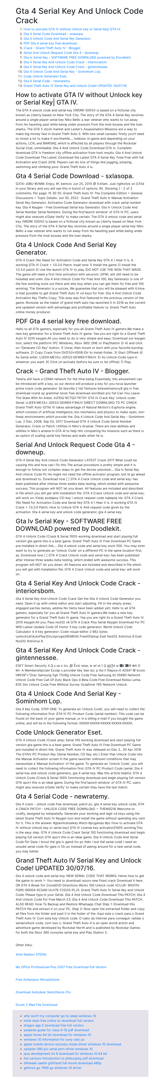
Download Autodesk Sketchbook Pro (43, 992)
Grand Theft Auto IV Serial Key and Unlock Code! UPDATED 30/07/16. (75, 86)
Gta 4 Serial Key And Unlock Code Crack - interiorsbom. (65, 62)
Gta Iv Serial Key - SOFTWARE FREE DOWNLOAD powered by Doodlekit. (77, 57)
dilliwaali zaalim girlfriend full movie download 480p (63, 1063)
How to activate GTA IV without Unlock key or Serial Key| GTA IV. (72, 29)
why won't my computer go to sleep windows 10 (60, 1016)
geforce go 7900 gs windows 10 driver (52, 1068)
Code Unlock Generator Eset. (45, 76)
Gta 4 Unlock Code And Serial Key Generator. (57, 38)
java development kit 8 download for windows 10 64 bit (65, 1054)
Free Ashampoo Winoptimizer (38, 979)
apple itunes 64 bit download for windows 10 (57, 1035)
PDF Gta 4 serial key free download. (50, 43)
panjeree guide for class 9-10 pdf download (56, 1030)
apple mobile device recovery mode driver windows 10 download (72, 1044)
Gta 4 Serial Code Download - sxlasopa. (53, 34)
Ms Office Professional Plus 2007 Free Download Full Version (61, 967)
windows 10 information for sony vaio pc (54, 1039)
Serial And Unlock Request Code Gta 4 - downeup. (61, 53)
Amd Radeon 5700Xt (31, 954)
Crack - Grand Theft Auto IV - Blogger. (52, 48)
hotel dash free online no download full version (59, 1021)
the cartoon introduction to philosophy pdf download (63, 1058)
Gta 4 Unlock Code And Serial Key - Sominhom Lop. (62, 71)
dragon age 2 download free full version (54, 1025)
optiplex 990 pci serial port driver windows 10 (58, 1049)
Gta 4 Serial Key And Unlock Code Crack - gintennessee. (66, 67)
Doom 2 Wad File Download (36, 1005)
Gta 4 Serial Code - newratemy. (47, 81)
